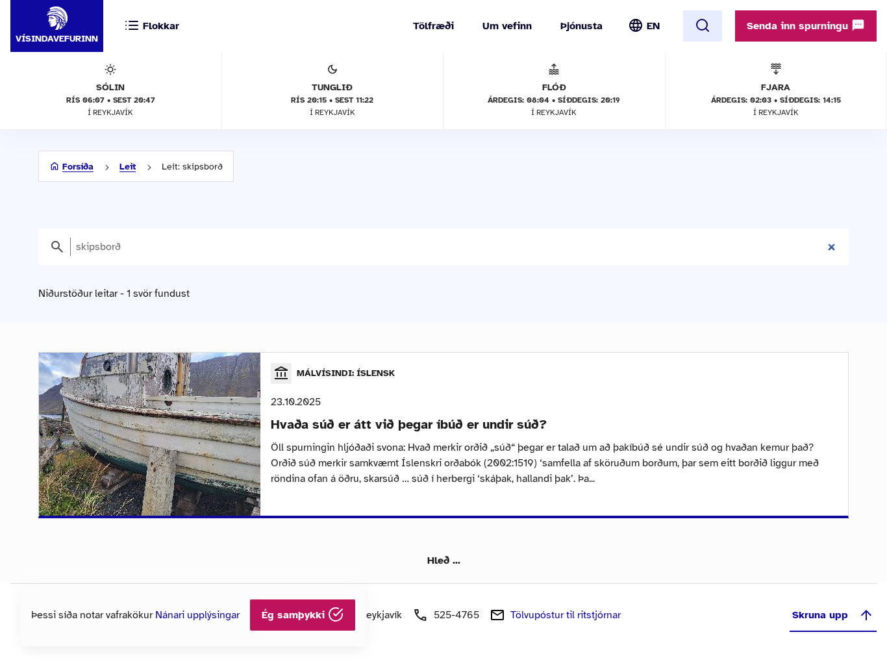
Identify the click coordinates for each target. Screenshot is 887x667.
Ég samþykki (295, 615)
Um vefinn (507, 25)
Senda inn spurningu (799, 25)
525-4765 (456, 615)
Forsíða (78, 166)
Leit (127, 166)
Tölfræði (433, 25)
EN (653, 25)
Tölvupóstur (565, 615)
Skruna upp (820, 615)
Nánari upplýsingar (197, 615)
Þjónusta (581, 25)
